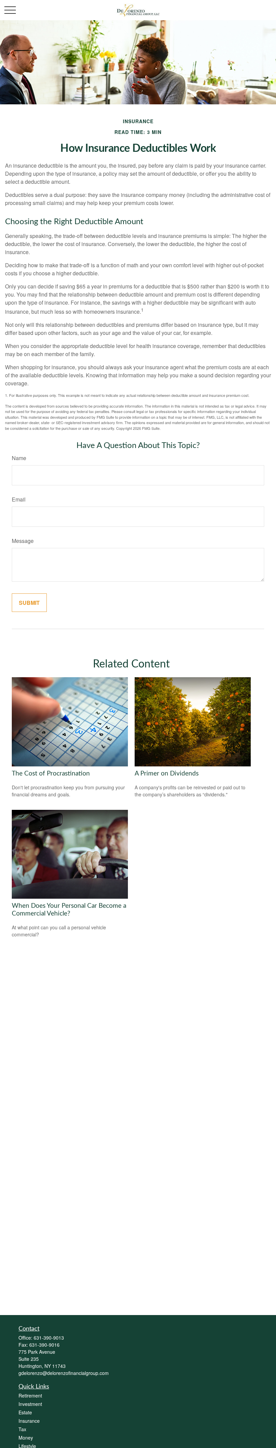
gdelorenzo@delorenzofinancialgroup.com (64, 1373)
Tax (22, 1429)
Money (26, 1437)
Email (19, 499)
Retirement (30, 1395)
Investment (30, 1404)
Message (23, 541)
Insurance (29, 1420)
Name (19, 458)
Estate (25, 1412)
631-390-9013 (49, 1337)
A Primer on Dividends (167, 773)
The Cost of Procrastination (51, 773)
